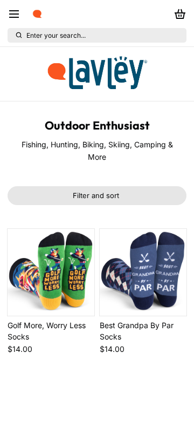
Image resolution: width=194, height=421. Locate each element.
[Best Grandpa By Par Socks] (143, 272)
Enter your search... (56, 35)
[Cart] (178, 14)
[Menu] (18, 14)
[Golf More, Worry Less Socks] (51, 272)
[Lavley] (37, 14)
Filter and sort (96, 195)
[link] (97, 74)
